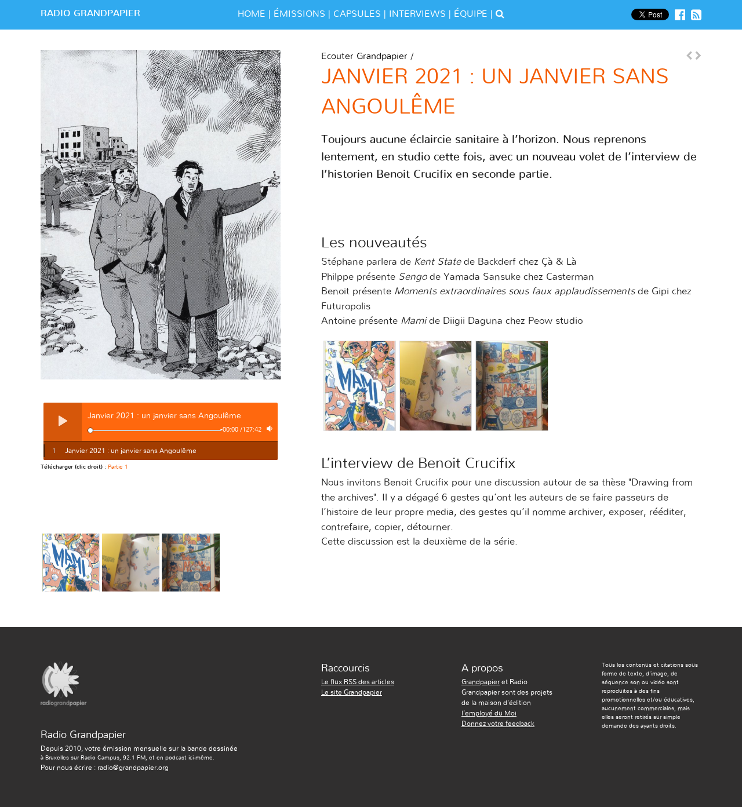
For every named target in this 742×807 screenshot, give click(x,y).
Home (251, 14)
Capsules (357, 14)
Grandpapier (480, 681)
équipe (471, 14)
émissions (299, 14)
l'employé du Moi (489, 713)
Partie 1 (118, 467)
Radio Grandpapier (90, 13)
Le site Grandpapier (351, 692)
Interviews (417, 14)
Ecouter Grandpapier (364, 56)
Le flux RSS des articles (357, 681)
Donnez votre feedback (497, 723)
